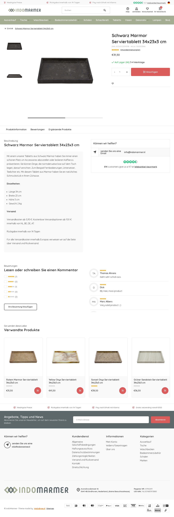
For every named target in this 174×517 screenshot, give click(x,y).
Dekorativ (141, 20)
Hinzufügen (152, 72)
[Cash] (165, 510)
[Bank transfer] (68, 506)
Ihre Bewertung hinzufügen (20, 307)
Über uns (110, 449)
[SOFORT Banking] (100, 506)
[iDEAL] (76, 506)
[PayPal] (108, 506)
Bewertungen (38, 129)
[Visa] (117, 506)
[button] (98, 76)
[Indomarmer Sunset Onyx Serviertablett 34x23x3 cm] (108, 357)
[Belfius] (141, 506)
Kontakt (76, 463)
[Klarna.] (157, 510)
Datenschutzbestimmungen (86, 452)
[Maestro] (92, 506)
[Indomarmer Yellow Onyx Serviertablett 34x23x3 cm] (66, 357)
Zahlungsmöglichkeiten (83, 456)
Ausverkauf (10, 20)
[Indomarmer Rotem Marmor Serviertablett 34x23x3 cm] (23, 357)
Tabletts (117, 20)
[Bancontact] (125, 506)
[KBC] (157, 506)
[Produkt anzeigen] (37, 390)
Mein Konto (111, 441)
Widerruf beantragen (116, 445)
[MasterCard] (84, 506)
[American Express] (149, 506)
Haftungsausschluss (82, 448)
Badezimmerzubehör (66, 20)
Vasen (128, 20)
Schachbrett (102, 20)
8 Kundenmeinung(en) (130, 49)
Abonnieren (160, 420)
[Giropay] (165, 506)
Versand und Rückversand (85, 459)
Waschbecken (41, 20)
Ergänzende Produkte (60, 129)
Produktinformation (16, 129)
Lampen (157, 20)
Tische (23, 20)
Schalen (88, 20)
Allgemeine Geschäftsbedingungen (84, 443)
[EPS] (149, 510)
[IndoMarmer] (24, 10)
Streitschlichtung (80, 467)
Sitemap (50, 508)
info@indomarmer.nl (134, 152)
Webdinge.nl (39, 508)
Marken (143, 460)
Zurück (10, 28)
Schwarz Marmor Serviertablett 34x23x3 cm (34, 28)
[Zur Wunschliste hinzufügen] (113, 83)
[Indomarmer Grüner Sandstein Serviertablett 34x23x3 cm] (151, 357)
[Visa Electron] (133, 506)
